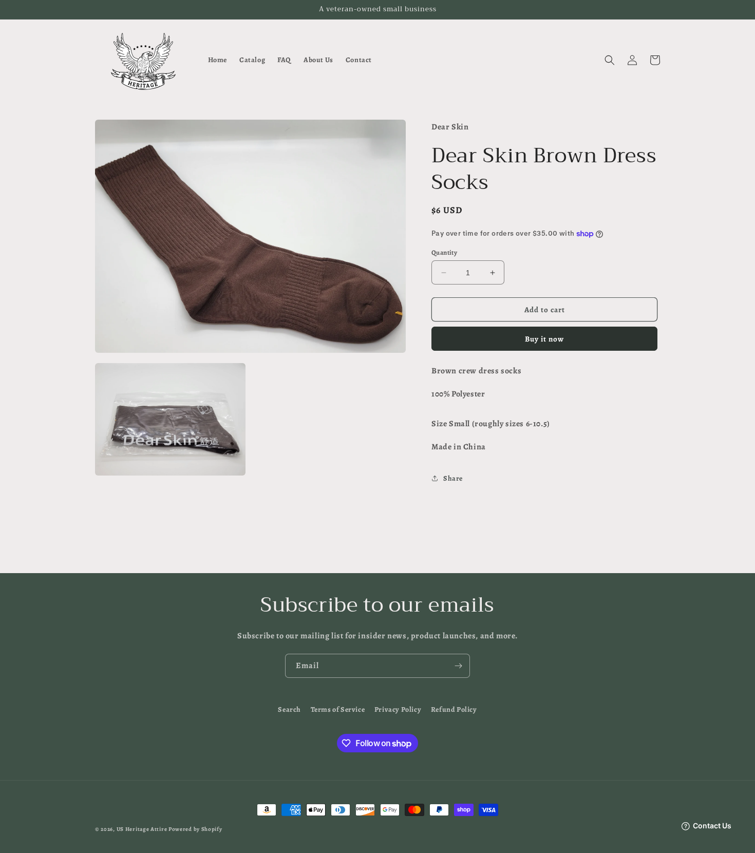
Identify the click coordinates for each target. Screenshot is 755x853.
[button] (609, 60)
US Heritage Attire (142, 829)
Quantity (444, 252)
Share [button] (453, 478)
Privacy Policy (397, 709)
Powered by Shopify (195, 829)
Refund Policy (454, 709)
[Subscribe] (458, 666)
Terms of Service (338, 709)
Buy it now (544, 339)
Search (289, 709)
